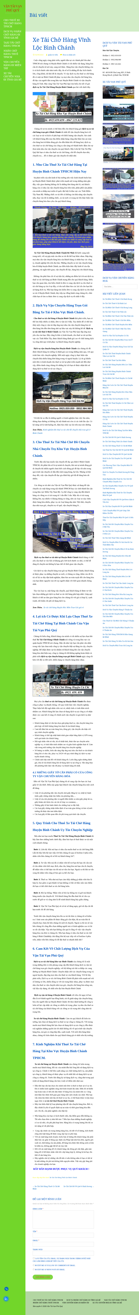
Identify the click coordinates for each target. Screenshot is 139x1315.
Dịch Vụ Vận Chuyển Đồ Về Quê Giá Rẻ (117, 454)
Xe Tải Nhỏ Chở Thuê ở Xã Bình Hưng (117, 299)
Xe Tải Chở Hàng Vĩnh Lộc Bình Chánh (63, 1177)
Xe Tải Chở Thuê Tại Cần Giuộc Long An (118, 583)
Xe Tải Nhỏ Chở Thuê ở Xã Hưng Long (117, 308)
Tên (35, 1232)
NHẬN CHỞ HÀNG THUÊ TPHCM (11, 54)
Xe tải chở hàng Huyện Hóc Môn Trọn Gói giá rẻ (63, 607)
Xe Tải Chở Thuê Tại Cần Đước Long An (118, 605)
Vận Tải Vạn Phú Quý (13, 8)
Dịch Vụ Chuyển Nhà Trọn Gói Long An (117, 646)
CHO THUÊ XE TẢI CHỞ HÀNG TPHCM (13, 23)
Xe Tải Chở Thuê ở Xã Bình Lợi (115, 303)
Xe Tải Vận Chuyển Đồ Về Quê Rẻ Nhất (117, 506)
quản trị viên (53, 55)
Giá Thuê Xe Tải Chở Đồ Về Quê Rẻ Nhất (118, 450)
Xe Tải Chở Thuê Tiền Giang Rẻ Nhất (117, 538)
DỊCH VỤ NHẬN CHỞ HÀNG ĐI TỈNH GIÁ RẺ (12, 34)
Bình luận (38, 1209)
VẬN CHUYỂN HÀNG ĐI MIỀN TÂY (12, 65)
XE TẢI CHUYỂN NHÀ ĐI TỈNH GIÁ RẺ (13, 76)
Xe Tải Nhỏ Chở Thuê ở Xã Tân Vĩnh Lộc (118, 316)
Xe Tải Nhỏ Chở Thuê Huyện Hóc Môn (117, 325)
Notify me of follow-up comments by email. (55, 1265)
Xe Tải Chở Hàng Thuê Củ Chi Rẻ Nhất (117, 446)
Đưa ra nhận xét (69, 55)
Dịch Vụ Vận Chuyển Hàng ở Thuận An (117, 610)
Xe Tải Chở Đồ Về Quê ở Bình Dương (117, 437)
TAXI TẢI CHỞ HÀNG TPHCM (12, 44)
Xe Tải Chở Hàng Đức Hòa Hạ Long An (117, 594)
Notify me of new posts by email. (50, 1270)
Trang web (38, 1250)
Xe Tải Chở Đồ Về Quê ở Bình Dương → (79, 1186)
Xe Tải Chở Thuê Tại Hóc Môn (114, 360)
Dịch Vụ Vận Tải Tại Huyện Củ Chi (116, 336)
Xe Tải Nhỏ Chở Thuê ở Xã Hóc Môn (116, 320)
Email (36, 1240)
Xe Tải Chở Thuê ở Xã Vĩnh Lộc (115, 312)
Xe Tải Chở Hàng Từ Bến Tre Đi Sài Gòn (118, 641)
